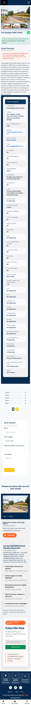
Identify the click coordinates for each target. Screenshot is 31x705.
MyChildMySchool (15, 698)
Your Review (8, 454)
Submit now (9, 470)
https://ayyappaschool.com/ (15, 133)
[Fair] (8, 425)
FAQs (16, 692)
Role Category (8, 437)
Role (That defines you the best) (14, 446)
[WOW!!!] (16, 425)
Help (22, 692)
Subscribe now (15, 647)
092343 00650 (11, 140)
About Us (10, 692)
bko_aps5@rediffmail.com (15, 146)
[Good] (11, 425)
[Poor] (5, 425)
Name (6, 428)
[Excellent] (13, 425)
